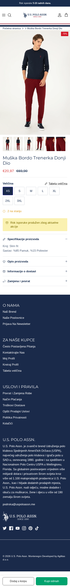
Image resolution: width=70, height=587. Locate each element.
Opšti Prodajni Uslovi (16, 411)
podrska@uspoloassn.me (19, 504)
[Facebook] (11, 528)
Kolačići (8, 423)
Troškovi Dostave (14, 405)
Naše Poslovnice (13, 317)
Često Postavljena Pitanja (19, 346)
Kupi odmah (51, 581)
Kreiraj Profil (11, 364)
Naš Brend (9, 311)
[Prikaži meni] (3, 15)
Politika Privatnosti (15, 417)
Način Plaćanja (12, 399)
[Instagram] (24, 528)
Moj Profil (9, 358)
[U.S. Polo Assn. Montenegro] (35, 15)
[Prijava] (59, 15)
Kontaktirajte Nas (14, 352)
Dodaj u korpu (18, 581)
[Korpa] (66, 15)
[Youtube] (18, 528)
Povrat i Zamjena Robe (17, 393)
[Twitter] (5, 528)
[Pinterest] (30, 528)
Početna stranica (12, 28)
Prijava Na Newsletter (16, 324)
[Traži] (11, 15)
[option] (35, 82)
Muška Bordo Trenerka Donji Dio (44, 28)
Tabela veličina (12, 370)
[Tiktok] (37, 528)
